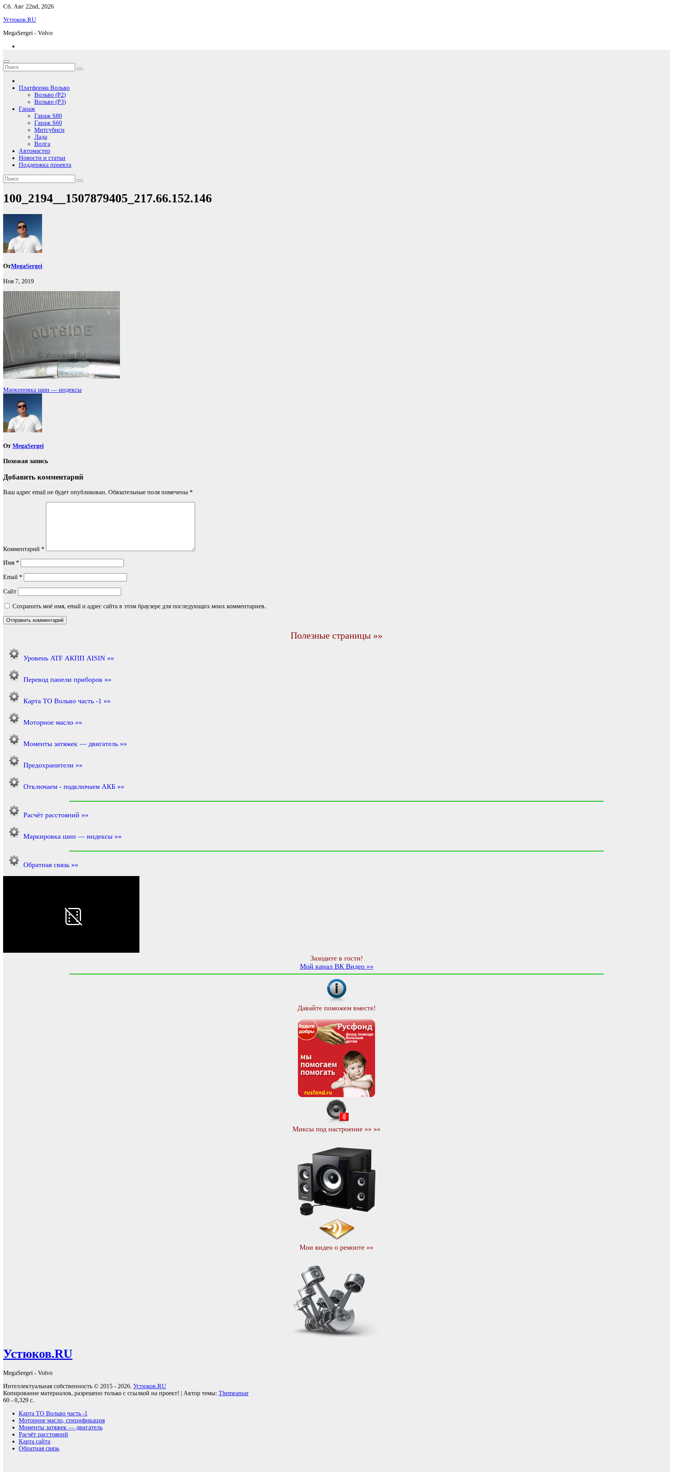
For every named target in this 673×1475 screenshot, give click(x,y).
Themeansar (233, 1393)
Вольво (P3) (50, 101)
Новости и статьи (42, 158)
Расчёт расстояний (43, 1434)
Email (12, 577)
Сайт (9, 591)
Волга (42, 143)
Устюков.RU (19, 19)
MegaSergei (26, 266)
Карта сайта (34, 1441)
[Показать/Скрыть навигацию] (6, 61)
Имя (11, 562)
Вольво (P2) (50, 94)
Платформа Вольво (44, 87)
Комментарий (23, 549)
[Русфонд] (336, 1095)
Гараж (27, 108)
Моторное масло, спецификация (62, 1420)
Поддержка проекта (45, 165)
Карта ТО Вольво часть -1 (53, 1413)
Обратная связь (39, 1448)
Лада (40, 136)
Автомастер (34, 151)
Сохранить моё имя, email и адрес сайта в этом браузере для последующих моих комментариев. (139, 606)
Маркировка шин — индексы (42, 389)
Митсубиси (49, 129)
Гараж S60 (48, 122)
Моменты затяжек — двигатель (60, 1427)
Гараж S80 (48, 115)
